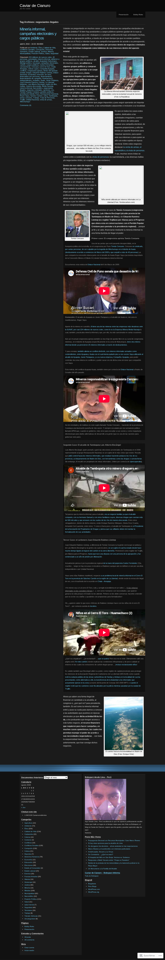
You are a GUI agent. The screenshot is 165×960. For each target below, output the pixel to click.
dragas (29, 73)
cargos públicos (32, 65)
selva (46, 96)
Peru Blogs (92, 886)
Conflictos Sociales (27, 50)
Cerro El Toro (45, 67)
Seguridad (54, 53)
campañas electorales (49, 63)
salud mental (29, 905)
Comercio (27, 840)
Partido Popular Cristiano (29, 92)
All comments (29, 940)
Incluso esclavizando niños (126, 665)
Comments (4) (25, 105)
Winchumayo (25, 102)
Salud (47, 53)
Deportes (27, 854)
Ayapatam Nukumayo (48, 61)
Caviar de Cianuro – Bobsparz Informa (102, 873)
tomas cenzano (26, 98)
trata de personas (100, 157)
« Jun (23, 807)
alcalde (36, 61)
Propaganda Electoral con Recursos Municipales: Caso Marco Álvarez (114, 840)
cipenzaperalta (135, 462)
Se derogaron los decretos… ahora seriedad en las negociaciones (113, 846)
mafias (22, 86)
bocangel (36, 63)
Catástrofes (28, 834)
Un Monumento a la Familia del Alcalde (102, 869)
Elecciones (28, 865)
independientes (26, 80)
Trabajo (36, 98)
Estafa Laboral (34, 51)
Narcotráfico (38, 88)
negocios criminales (34, 90)
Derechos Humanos (31, 857)
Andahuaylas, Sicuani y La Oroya (100, 852)
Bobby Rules (138, 14)
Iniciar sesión (29, 950)
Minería (50, 51)
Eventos (27, 874)
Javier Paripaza (52, 80)
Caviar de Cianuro (35, 5)
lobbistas (23, 84)
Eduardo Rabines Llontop (42, 73)
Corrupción (40, 50)
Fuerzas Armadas (30, 876)
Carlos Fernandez (47, 65)
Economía (28, 860)
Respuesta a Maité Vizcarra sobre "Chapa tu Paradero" (108, 860)
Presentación (124, 14)
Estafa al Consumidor (32, 868)
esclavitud (32, 75)
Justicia (44, 51)
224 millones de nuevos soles (40, 57)
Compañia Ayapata (47, 69)
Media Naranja (47, 86)
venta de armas (46, 100)
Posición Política (37, 53)
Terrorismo (28, 910)
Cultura (27, 851)
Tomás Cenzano (117, 246)
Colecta (27, 837)
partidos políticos (46, 92)
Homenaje (28, 882)
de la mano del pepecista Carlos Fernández (120, 563)
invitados (36, 80)
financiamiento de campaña (30, 78)
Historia (27, 879)
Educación (28, 862)
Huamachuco (47, 78)
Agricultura (28, 823)
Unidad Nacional (32, 100)
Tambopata (53, 96)
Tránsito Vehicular (31, 916)
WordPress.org (93, 892)
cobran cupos (33, 69)
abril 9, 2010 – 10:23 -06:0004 (31, 44)
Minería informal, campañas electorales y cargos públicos (38, 33)
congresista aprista (34, 71)
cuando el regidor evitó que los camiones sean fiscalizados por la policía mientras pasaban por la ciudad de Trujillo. (103, 686)
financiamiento (46, 76)
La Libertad (49, 82)
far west (48, 75)
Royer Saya (24, 96)
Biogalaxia (92, 883)
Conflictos (28, 843)
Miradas (27, 890)
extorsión (40, 75)
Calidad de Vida (49, 48)
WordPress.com (94, 889)
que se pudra (103, 659)
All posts (27, 937)
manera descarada (33, 86)
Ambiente (34, 48)
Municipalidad (25, 53)
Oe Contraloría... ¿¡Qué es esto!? (100, 854)
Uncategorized (29, 919)
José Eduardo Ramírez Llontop (32, 82)
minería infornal (26, 88)
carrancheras (25, 67)
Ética (40, 48)
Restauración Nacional (49, 94)
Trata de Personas (47, 98)
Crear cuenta (29, 947)
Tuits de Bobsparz (91, 876)
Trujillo (22, 100)
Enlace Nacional (94, 264)
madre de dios (51, 84)
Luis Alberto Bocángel (36, 84)
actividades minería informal (39, 59)
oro (52, 90)
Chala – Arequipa (104, 581)
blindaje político (26, 63)
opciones (46, 90)
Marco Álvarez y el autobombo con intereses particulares (109, 849)
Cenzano (35, 67)
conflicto (23, 71)
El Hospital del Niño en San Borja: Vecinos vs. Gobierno (109, 857)
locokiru (93, 606)
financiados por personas (30, 76)
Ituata (43, 80)
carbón (22, 65)
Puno (37, 94)
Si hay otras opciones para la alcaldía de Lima (105, 843)
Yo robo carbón (81, 662)
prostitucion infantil (27, 94)
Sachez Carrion (36, 96)
